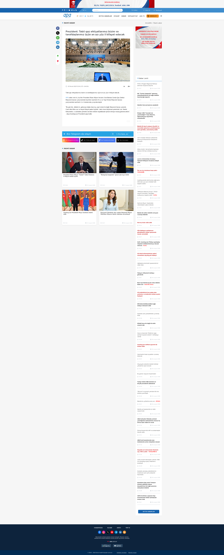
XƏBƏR (123, 16)
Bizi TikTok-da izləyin (89, 140)
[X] (67, 10)
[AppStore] (118, 546)
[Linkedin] (74, 10)
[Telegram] (71, 10)
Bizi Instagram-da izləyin (72, 140)
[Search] (120, 10)
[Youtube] (69, 10)
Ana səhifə (148, 23)
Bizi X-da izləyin (124, 140)
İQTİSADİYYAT (133, 16)
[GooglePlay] (106, 546)
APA (67, 97)
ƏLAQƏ (109, 527)
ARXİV (119, 527)
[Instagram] (64, 10)
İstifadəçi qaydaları (122, 552)
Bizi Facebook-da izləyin (107, 140)
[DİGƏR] (160, 16)
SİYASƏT (117, 16)
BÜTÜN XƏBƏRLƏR (105, 16)
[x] (107, 532)
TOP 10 (128, 527)
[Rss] (76, 10)
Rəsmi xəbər (157, 23)
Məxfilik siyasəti (132, 552)
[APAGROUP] (112, 541)
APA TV (142, 16)
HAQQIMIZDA (98, 527)
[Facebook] (62, 10)
